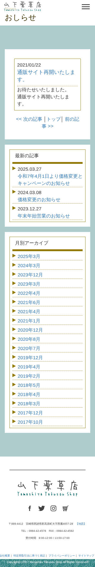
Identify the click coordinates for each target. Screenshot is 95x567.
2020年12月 (30, 330)
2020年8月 (29, 339)
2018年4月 (29, 394)
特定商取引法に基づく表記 (29, 555)
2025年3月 (29, 256)
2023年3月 (29, 284)
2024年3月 (29, 265)
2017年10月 (30, 422)
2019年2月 (29, 376)
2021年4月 (29, 311)
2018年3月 (29, 403)
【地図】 (81, 523)
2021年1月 (29, 320)
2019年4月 (29, 366)
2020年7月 (29, 348)
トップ (53, 119)
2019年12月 (30, 357)
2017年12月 (30, 413)
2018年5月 (29, 385)
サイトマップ (86, 555)
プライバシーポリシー (62, 555)
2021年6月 (29, 302)
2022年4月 (29, 293)
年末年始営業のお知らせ (44, 216)
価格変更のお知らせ (39, 199)
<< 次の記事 (29, 119)
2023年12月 (30, 274)
